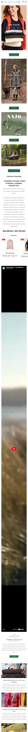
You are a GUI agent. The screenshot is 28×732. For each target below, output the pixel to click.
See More (14, 656)
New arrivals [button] (14, 235)
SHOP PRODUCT (14, 170)
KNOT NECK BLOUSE (10, 253)
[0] (26, 2)
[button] (2, 2)
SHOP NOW (14, 54)
